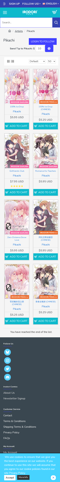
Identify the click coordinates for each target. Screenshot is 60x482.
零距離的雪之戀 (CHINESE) (17, 303)
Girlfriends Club (17, 171)
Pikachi (17, 111)
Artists (19, 31)
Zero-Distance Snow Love (16, 238)
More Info (23, 477)
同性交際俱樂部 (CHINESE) (46, 238)
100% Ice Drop (17, 107)
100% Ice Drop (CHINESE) (45, 108)
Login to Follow (43, 41)
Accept (10, 478)
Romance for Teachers (45, 171)
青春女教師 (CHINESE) (46, 301)
